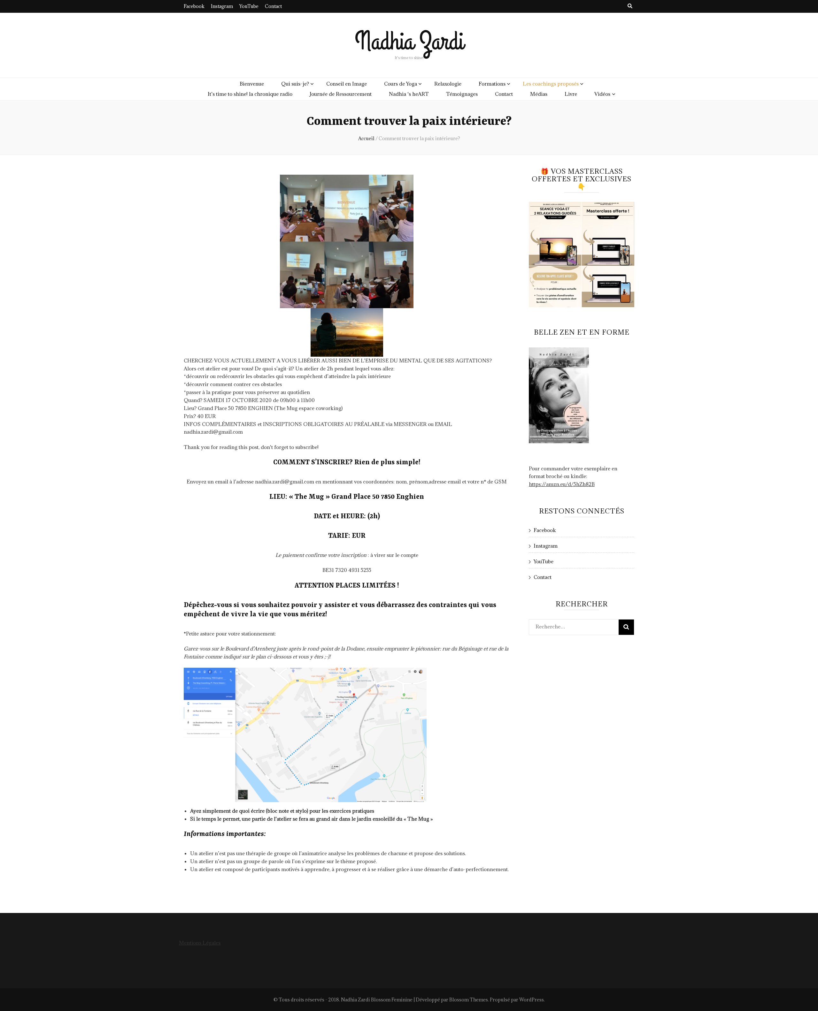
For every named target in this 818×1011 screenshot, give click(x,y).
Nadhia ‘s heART (409, 94)
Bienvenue (252, 83)
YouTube (249, 6)
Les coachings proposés (551, 83)
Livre (571, 94)
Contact (273, 6)
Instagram (222, 6)
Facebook (194, 6)
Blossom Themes (468, 1000)
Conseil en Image (346, 83)
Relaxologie (447, 83)
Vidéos (602, 94)
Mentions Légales (199, 942)
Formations (492, 83)
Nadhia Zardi (409, 42)
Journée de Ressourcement (341, 94)
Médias (538, 94)
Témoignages (462, 94)
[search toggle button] (630, 6)
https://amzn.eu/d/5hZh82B (562, 484)
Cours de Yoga (400, 83)
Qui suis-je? (295, 83)
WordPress (531, 1000)
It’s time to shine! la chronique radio (250, 94)
